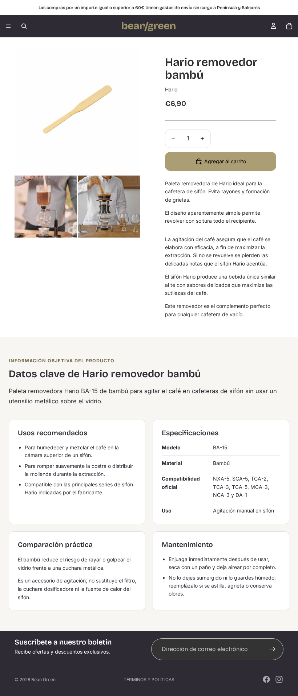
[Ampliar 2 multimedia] (46, 207)
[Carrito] (289, 26)
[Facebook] (266, 679)
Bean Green (43, 679)
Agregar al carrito (225, 161)
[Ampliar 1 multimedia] (77, 111)
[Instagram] (279, 679)
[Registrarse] (272, 649)
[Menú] (8, 26)
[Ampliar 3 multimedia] (109, 207)
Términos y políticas (149, 679)
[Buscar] (24, 26)
